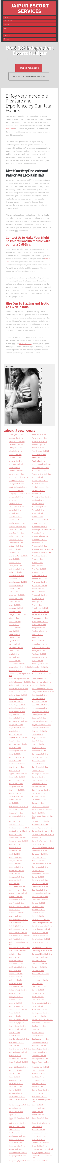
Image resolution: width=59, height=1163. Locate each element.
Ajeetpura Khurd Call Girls (18, 477)
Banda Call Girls (15, 847)
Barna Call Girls (38, 993)
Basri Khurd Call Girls (40, 1042)
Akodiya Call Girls (15, 503)
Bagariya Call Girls (39, 714)
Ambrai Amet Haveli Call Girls (43, 549)
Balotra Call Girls (38, 813)
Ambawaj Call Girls (16, 546)
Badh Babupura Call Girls (41, 673)
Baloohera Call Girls (16, 813)
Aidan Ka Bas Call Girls (40, 467)
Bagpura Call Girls (39, 737)
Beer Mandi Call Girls (39, 1096)
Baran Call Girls (14, 909)
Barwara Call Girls (39, 1016)
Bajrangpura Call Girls (40, 773)
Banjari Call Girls (38, 860)
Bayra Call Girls (38, 1070)
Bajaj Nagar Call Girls (40, 767)
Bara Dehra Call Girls (40, 899)
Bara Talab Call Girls (16, 903)
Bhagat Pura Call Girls (40, 1142)
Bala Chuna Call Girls (16, 790)
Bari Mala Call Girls (39, 960)
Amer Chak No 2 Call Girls (18, 556)
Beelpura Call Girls (15, 1086)
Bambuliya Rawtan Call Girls (43, 834)
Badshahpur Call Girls (17, 711)
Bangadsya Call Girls (40, 854)
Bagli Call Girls (37, 734)
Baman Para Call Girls (40, 821)
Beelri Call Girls (37, 1086)
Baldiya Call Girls (15, 799)
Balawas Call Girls (39, 796)
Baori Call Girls (14, 883)
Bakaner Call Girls (38, 777)
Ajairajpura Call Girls (16, 474)
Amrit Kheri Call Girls (16, 575)
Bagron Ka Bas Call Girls (17, 744)
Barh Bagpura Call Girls (41, 919)
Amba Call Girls (38, 533)
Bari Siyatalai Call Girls (17, 967)
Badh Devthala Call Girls (41, 678)
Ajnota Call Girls (38, 484)
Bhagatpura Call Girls (17, 1146)
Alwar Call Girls (37, 513)
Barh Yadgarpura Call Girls (42, 950)
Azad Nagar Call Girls (16, 664)
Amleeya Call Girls (15, 565)
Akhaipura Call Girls (16, 490)
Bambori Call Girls (15, 834)
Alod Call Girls (14, 513)
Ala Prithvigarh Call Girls (41, 507)
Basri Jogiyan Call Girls (40, 1039)
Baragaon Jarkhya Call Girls (19, 906)
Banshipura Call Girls (16, 870)
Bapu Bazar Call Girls (40, 896)
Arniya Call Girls (14, 621)
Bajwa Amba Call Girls (17, 777)
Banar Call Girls (38, 844)
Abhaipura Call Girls (39, 438)
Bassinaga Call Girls (39, 1052)
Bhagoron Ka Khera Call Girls (42, 1149)
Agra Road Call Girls (16, 464)
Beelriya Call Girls (15, 1090)
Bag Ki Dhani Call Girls (40, 711)
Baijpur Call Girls (15, 760)
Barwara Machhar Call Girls (42, 1019)
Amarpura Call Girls (39, 526)
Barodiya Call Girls (15, 1003)
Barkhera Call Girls (15, 977)
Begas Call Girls (37, 1111)
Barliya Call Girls (38, 990)
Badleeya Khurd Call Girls (18, 695)
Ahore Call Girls (14, 467)
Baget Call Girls (14, 731)
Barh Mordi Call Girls (16, 939)
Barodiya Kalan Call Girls (18, 1006)
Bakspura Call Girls (16, 786)
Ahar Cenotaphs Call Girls (41, 464)
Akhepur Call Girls (38, 493)
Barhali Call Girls (15, 954)
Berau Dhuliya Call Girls (41, 1123)
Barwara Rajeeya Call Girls (18, 1022)
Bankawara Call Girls (40, 867)
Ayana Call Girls (14, 660)
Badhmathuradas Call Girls (42, 688)
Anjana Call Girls (38, 591)
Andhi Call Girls (14, 588)
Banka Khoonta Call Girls (41, 863)
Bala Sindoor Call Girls (17, 793)
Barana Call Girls (38, 909)
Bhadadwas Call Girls (40, 1133)
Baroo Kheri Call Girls (40, 1009)
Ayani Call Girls (37, 660)
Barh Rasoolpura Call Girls (42, 947)
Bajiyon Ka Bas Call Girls (18, 773)
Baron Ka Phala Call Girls (18, 1009)
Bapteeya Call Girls (15, 896)
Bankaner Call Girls (16, 867)
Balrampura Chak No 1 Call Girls (42, 817)
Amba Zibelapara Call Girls (42, 536)
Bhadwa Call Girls (15, 1142)
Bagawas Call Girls (39, 718)
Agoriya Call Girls (38, 461)
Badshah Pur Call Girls (40, 708)
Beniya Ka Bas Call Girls (17, 1123)
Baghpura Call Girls (39, 731)
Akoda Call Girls (38, 500)
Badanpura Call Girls (40, 670)
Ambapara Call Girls (39, 542)
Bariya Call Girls (38, 970)
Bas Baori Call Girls (39, 1026)
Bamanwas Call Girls (16, 824)
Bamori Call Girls (15, 844)
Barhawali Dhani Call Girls (42, 954)
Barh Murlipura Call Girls (41, 939)
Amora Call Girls (38, 572)
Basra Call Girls (14, 1036)
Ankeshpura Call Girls (16, 595)
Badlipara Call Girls (16, 698)
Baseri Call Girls (14, 1032)
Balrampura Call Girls (17, 816)
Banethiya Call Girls (39, 850)
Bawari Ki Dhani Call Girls (18, 1067)
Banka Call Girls (14, 863)
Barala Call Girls (38, 906)
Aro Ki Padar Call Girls (40, 621)
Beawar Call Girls (38, 1073)
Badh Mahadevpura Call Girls (20, 682)
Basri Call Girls (37, 1036)
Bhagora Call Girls (15, 1149)
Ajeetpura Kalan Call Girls (41, 474)
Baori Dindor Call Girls (40, 883)
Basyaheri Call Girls (39, 1055)
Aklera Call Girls (14, 500)
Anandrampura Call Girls (18, 582)
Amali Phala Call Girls (40, 520)
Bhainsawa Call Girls (40, 1161)
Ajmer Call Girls (37, 477)
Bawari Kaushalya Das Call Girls (42, 1063)
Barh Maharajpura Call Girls (19, 936)
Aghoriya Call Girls (15, 461)
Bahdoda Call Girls (39, 750)
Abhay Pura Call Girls (16, 441)
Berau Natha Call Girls (17, 1126)
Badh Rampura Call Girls (41, 682)
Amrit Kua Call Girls (39, 575)
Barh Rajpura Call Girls (40, 942)
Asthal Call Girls (14, 644)
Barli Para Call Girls (16, 986)
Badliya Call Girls (38, 698)
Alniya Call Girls (38, 510)
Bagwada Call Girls (39, 747)
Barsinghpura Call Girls (40, 1013)
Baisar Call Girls (38, 764)
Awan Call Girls (14, 657)
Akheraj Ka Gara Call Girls (41, 497)
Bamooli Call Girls (38, 837)
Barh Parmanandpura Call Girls (18, 943)
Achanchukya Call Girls (40, 444)
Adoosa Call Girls (15, 457)
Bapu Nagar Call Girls (17, 899)
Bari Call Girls (14, 957)
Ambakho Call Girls (16, 542)
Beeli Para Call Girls (39, 1083)
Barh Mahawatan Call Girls (42, 936)
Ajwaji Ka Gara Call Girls (18, 487)
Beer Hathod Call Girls (17, 1096)
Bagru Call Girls (38, 744)
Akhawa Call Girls (38, 490)
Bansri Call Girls (14, 873)
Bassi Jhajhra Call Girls (40, 1049)
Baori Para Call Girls (39, 890)
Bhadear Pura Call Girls (17, 1136)
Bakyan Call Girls (38, 786)
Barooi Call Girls (14, 1013)
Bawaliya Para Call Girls (17, 1058)
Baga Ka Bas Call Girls (17, 714)
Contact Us (7, 35)
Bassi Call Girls (14, 1045)
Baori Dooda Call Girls (17, 886)
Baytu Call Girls (14, 1073)
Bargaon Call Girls (15, 916)
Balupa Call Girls (15, 821)
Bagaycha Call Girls (16, 724)
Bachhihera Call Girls (40, 667)
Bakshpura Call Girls (39, 783)
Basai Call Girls (37, 1029)
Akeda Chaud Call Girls (40, 487)
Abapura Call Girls (39, 434)
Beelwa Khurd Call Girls (40, 1090)
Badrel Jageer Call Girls (17, 705)
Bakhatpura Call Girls (40, 780)
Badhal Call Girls (38, 685)
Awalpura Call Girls (39, 654)
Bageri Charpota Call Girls (41, 724)
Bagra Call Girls (14, 741)
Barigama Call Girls (39, 967)
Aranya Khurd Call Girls (17, 614)
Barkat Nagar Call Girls (40, 973)
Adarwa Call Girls (15, 454)
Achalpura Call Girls (16, 444)
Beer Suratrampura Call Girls (19, 1105)
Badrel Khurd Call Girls (40, 705)
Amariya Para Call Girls (17, 526)
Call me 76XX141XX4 (29, 68)
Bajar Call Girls (14, 770)
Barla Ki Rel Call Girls (40, 980)
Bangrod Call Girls (15, 857)
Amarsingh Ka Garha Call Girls (43, 529)
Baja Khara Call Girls (16, 767)
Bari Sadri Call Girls (16, 963)
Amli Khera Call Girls (16, 569)
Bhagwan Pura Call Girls (18, 1152)
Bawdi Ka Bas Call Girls (40, 1067)
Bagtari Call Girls (15, 747)
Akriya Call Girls (38, 503)
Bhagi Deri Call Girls (39, 1146)
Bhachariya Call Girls (16, 1133)
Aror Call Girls (14, 624)
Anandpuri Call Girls (39, 578)
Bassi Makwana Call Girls (18, 1052)
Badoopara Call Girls (39, 701)
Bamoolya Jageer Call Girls (18, 841)
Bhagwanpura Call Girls (41, 1152)
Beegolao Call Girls (15, 1080)
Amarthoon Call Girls (16, 533)
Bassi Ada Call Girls (39, 1045)
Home (6, 17)
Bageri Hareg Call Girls (17, 728)
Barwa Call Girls (14, 1016)
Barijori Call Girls (15, 970)
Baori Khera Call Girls (40, 886)
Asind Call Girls (37, 634)
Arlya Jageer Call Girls (40, 618)
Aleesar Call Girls (15, 510)
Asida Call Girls (14, 634)
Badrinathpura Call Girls (18, 708)
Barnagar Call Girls (16, 996)
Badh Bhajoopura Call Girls (19, 678)
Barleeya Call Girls (15, 983)
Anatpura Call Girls (16, 585)
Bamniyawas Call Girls (17, 837)
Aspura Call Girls (38, 641)
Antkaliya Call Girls (39, 601)
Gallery (6, 28)
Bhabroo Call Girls (38, 1129)
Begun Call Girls (14, 1114)
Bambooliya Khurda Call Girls (43, 831)
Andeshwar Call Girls (39, 585)
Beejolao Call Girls (38, 1080)
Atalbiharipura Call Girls (41, 647)
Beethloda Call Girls (16, 1111)
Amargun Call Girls (39, 523)
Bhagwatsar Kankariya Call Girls (42, 1157)
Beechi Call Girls (38, 1077)
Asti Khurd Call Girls (16, 647)
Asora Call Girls (37, 637)
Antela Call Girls (14, 601)
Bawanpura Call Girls (40, 1058)
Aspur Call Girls (14, 641)
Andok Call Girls (38, 588)
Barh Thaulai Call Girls (17, 950)
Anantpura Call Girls (39, 582)
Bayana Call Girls (15, 1070)
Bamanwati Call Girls (40, 824)
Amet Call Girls (14, 559)
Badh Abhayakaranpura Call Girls (19, 674)
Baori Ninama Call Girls (17, 890)
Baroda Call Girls (15, 1000)
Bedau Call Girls (14, 1077)
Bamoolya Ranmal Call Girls (42, 841)
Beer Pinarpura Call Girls (18, 1099)
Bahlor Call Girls (14, 754)
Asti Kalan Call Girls (39, 644)
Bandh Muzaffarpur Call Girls (43, 847)
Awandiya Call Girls (39, 657)
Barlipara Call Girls (39, 986)
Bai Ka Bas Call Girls (16, 757)
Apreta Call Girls (14, 605)
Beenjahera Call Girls (39, 1093)
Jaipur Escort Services (29, 8)
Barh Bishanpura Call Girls (42, 922)
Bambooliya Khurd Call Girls (19, 831)
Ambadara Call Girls (39, 539)
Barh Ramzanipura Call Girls (19, 947)
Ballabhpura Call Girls (40, 806)
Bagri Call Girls (37, 741)
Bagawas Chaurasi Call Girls (42, 721)
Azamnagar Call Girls (40, 664)
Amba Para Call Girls (16, 536)
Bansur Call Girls (38, 877)
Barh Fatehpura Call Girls (18, 932)
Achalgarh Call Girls (39, 441)
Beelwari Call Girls (15, 1093)
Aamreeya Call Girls (16, 434)
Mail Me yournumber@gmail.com (29, 76)
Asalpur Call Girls (38, 627)
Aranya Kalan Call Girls (40, 611)
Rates (5, 32)
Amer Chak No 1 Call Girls (41, 552)
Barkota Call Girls (15, 980)
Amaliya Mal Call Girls (17, 523)
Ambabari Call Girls (16, 539)
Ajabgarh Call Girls (15, 470)
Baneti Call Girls (14, 854)
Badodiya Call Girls (16, 701)
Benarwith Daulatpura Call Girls (19, 1119)
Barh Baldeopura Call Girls (18, 922)
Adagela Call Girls (15, 451)
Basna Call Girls (38, 1032)
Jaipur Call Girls (9, 21)
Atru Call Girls (14, 654)
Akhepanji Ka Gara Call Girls (19, 493)
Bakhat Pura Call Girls (17, 780)
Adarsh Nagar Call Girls (40, 451)
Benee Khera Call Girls (40, 1118)
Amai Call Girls (37, 516)
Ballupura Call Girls (16, 809)
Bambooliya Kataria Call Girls (43, 828)
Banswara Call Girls (16, 880)
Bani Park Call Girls (39, 857)
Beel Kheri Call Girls (16, 1083)
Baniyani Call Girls (15, 860)
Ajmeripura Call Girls (16, 484)
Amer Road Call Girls (39, 556)
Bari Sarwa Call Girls (39, 963)
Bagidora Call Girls (15, 734)
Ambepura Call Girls (39, 546)
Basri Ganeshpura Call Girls (19, 1039)
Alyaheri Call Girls (15, 516)
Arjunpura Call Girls (39, 614)
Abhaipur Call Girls (16, 438)
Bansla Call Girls (38, 870)
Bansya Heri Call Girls (40, 880)
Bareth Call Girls (38, 913)
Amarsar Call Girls (15, 529)
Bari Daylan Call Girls (40, 957)
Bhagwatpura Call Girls (17, 1156)
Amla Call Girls (37, 562)
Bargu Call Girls (38, 916)
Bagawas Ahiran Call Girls (18, 721)
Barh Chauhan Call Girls (18, 929)
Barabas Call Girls (38, 903)
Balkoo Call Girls (38, 803)
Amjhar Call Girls (15, 562)
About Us (6, 25)
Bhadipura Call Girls (16, 1139)
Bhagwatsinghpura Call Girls (19, 1161)
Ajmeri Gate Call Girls (40, 480)
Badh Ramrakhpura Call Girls (20, 685)
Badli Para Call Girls (39, 695)
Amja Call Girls (37, 559)
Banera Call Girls (15, 850)
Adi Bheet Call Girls (39, 454)
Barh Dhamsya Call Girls (41, 929)
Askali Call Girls (14, 637)
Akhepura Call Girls (16, 497)
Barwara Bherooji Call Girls (18, 1019)
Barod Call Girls (38, 996)
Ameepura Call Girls (16, 552)
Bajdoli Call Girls (38, 770)
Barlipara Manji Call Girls (18, 990)
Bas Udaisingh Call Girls (17, 1029)
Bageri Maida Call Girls (40, 728)
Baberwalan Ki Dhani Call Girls (20, 667)
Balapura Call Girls (39, 793)
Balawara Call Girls (16, 796)
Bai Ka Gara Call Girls (40, 757)
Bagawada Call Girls (16, 718)
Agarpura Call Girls (39, 457)
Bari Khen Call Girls (16, 960)
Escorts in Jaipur (25, 343)
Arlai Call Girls (14, 618)
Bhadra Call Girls (38, 1139)
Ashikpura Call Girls (39, 631)
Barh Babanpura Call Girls (18, 919)
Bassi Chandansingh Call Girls (20, 1049)
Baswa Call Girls (15, 1055)
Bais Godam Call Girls (17, 764)
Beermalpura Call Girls (17, 1108)
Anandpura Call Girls (16, 578)
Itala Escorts (10, 128)
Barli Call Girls (37, 983)
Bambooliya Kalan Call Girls (19, 828)
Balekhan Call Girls (39, 799)
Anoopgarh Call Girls (39, 595)
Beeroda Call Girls (38, 1108)
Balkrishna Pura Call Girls (18, 806)
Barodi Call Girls (38, 1000)
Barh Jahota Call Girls (40, 932)
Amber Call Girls (14, 549)
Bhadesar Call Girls (39, 1136)
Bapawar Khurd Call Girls (41, 893)
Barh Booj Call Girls (16, 926)
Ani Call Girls (13, 591)
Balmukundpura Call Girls (42, 809)
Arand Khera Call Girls (40, 608)
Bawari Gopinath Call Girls (18, 1062)
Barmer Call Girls (15, 993)
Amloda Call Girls (15, 572)
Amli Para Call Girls (39, 569)
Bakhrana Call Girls (16, 783)
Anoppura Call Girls (16, 598)
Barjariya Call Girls (15, 973)
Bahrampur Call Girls (40, 754)
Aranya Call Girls (15, 611)
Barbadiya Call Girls (16, 913)
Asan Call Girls (14, 631)
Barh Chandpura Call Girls (42, 926)
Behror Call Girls (38, 1114)
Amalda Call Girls (15, 520)
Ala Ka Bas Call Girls (16, 507)
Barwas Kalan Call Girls (41, 1022)
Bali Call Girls (13, 803)
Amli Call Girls (37, 565)
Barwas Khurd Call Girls (17, 1026)
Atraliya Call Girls (38, 650)
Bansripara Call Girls (16, 877)
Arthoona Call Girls (39, 624)
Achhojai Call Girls (15, 448)
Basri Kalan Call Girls (16, 1042)
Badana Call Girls (15, 670)
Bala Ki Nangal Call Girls (41, 790)
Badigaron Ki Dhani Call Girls (43, 692)
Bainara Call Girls (38, 760)
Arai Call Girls (37, 605)
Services (6, 39)
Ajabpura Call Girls (39, 470)
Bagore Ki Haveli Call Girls (18, 737)
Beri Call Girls (37, 1126)
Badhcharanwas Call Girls (18, 688)
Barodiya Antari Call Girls (41, 1003)
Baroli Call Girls (37, 1006)
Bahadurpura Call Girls (17, 750)
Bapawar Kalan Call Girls (18, 893)
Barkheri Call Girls (38, 977)
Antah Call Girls (38, 598)
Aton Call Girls (14, 650)
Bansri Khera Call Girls (40, 873)
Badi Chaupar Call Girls (17, 692)
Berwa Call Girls (14, 1129)
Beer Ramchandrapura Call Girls (42, 1100)
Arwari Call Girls (14, 627)
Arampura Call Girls (16, 608)
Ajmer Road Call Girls (16, 480)
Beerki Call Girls (37, 1105)
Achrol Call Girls (38, 448)
